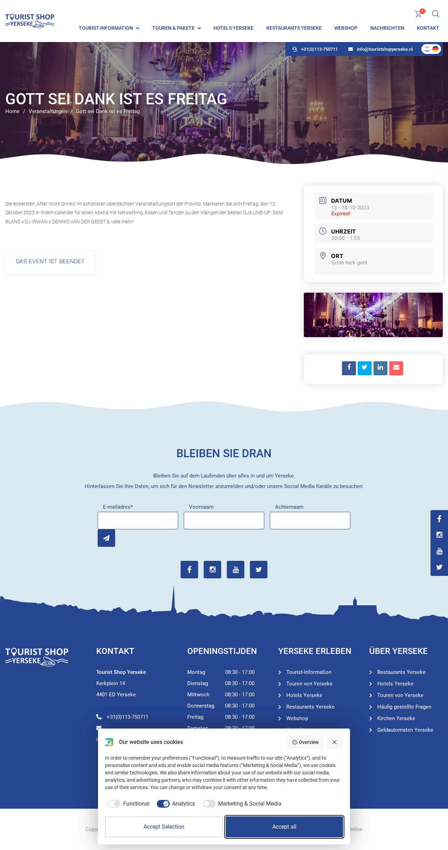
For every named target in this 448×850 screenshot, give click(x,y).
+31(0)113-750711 (319, 49)
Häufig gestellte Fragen (404, 707)
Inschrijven (106, 538)
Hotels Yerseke (233, 28)
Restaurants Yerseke (294, 28)
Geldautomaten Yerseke (405, 730)
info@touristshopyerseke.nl (385, 49)
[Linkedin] (380, 368)
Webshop (345, 28)
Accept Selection (164, 826)
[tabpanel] (224, 103)
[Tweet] (365, 368)
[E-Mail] (396, 368)
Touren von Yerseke (309, 684)
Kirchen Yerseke (396, 718)
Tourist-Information (106, 28)
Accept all (284, 826)
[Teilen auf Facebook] (349, 368)
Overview (309, 742)
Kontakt (428, 28)
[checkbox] (127, 804)
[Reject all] (335, 742)
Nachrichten (387, 28)
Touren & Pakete (173, 28)
